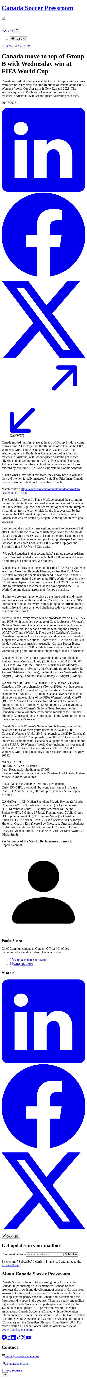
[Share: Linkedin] (43, 190)
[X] (23, 1338)
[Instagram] (8, 1338)
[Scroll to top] (5, 1374)
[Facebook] (4, 1338)
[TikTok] (18, 1338)
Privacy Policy (11, 1265)
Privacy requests (12, 1370)
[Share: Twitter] (43, 360)
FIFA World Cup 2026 (16, 46)
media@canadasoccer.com (22, 1356)
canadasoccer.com (16, 1363)
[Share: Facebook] (43, 275)
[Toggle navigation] (17, 30)
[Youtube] (28, 1338)
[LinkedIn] (13, 1338)
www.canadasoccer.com (17, 1329)
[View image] (43, 432)
